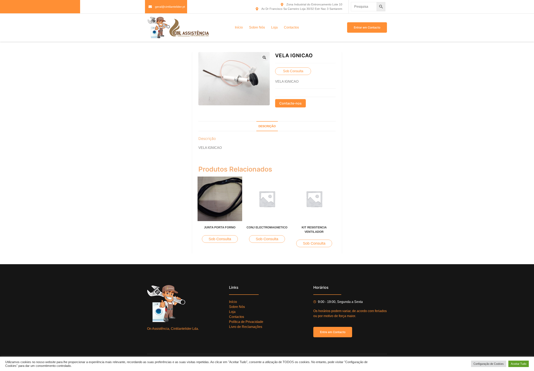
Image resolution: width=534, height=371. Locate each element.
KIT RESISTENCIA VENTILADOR (314, 229)
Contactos (291, 27)
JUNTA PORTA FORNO (220, 227)
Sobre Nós (257, 27)
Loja (274, 27)
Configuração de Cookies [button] (489, 363)
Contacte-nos (290, 103)
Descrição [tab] (267, 126)
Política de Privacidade (246, 322)
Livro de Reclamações (245, 327)
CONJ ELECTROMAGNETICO (267, 227)
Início (239, 27)
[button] (264, 57)
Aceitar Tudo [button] (518, 363)
